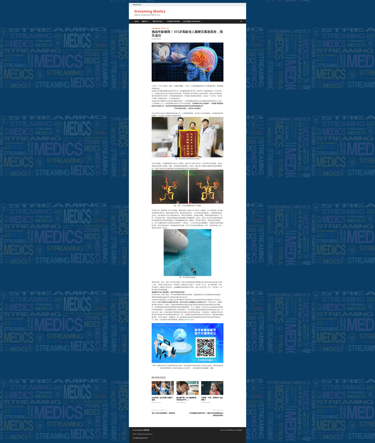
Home (136, 21)
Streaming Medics (149, 11)
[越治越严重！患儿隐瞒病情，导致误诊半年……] (187, 389)
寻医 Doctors (165, 28)
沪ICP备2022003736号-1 (140, 438)
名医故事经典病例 (156, 28)
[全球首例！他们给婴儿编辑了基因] (163, 389)
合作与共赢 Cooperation (191, 21)
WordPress (231, 430)
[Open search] (241, 21)
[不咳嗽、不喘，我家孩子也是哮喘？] (212, 389)
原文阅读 (191, 319)
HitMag (239, 430)
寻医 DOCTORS (157, 21)
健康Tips (145, 21)
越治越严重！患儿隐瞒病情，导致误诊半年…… (187, 399)
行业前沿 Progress (173, 21)
